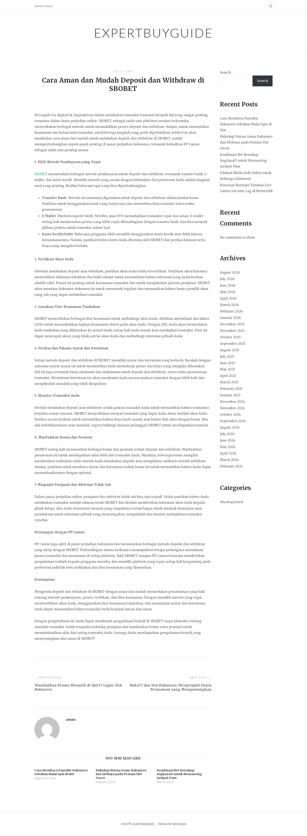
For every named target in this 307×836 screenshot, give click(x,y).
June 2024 (227, 440)
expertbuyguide (153, 32)
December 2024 (232, 402)
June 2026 (227, 285)
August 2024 (230, 427)
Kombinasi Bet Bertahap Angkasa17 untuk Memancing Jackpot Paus (243, 160)
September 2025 (233, 344)
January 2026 (230, 318)
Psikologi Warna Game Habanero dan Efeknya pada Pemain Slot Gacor (246, 142)
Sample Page (43, 6)
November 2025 (232, 331)
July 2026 (227, 279)
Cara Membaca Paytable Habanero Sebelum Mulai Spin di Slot (246, 124)
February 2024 (231, 466)
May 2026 (227, 292)
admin (71, 719)
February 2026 (231, 311)
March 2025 (229, 382)
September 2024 (233, 421)
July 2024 (227, 434)
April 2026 (228, 298)
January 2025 (230, 395)
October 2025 (230, 337)
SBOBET (40, 174)
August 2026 (230, 272)
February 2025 (231, 389)
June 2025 (227, 363)
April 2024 (228, 453)
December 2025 (232, 324)
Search (225, 72)
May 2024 (227, 447)
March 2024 (229, 460)
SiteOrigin (179, 824)
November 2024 (232, 408)
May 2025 (227, 369)
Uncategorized (231, 502)
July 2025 (227, 357)
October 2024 (230, 415)
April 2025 (228, 376)
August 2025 (229, 350)
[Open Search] (271, 6)
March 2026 (229, 305)
